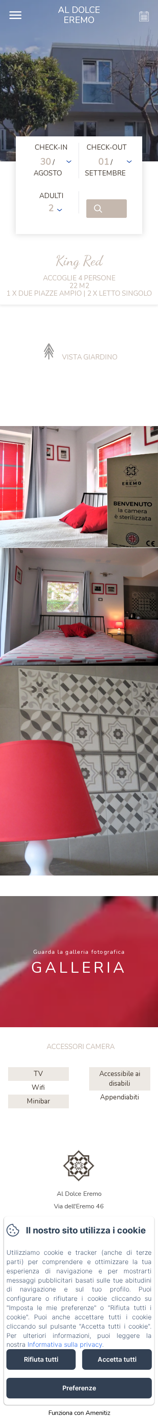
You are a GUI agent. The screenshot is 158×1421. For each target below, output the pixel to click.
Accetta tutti (117, 1359)
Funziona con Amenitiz (79, 1412)
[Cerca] (106, 208)
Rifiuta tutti (41, 1359)
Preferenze (79, 1388)
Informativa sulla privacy (65, 1344)
